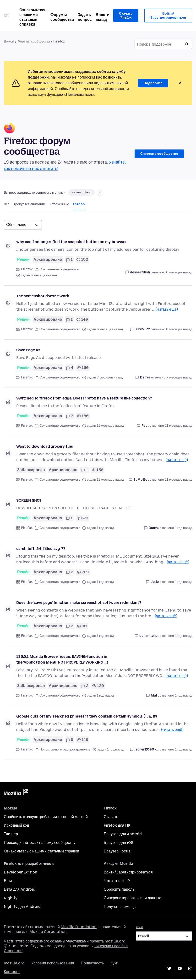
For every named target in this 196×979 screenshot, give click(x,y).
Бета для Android (19, 889)
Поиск (187, 44)
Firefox (27, 269)
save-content (81, 192)
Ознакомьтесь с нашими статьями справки (33, 17)
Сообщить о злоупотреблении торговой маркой (46, 816)
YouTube (180, 968)
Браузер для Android (123, 834)
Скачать (111, 816)
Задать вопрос (85, 17)
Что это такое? (117, 880)
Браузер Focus (117, 851)
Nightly (10, 898)
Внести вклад (102, 17)
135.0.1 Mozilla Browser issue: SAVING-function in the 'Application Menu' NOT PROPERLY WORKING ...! (62, 659)
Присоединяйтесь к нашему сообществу (40, 842)
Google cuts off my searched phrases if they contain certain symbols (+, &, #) (86, 716)
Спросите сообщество (159, 154)
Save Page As (28, 350)
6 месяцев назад (179, 272)
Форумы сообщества (62, 17)
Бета (8, 880)
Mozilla (16, 793)
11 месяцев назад (178, 426)
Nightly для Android (22, 906)
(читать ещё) (167, 309)
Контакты (12, 971)
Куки (114, 963)
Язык (139, 927)
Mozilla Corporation (48, 931)
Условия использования (52, 963)
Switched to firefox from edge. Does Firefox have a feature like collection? (84, 398)
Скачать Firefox (126, 15)
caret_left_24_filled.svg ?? (40, 548)
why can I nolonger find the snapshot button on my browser (71, 241)
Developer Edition (20, 872)
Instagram (190, 968)
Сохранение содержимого (59, 269)
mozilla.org (14, 963)
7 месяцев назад (179, 377)
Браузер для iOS (118, 842)
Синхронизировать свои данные (132, 898)
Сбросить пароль (119, 889)
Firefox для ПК (117, 825)
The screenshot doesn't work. (43, 296)
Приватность (92, 963)
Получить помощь (120, 906)
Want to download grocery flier (44, 446)
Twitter (169, 968)
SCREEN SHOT (28, 500)
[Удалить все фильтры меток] (100, 192)
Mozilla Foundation (79, 927)
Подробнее (153, 83)
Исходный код (16, 825)
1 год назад (183, 528)
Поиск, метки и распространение (65, 749)
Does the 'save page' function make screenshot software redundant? (78, 602)
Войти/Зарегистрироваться (168, 15)
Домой (9, 41)
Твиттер (11, 834)
